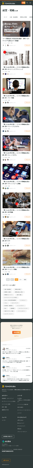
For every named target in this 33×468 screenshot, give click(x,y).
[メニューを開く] (31, 2)
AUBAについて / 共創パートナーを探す (10, 445)
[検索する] (27, 2)
